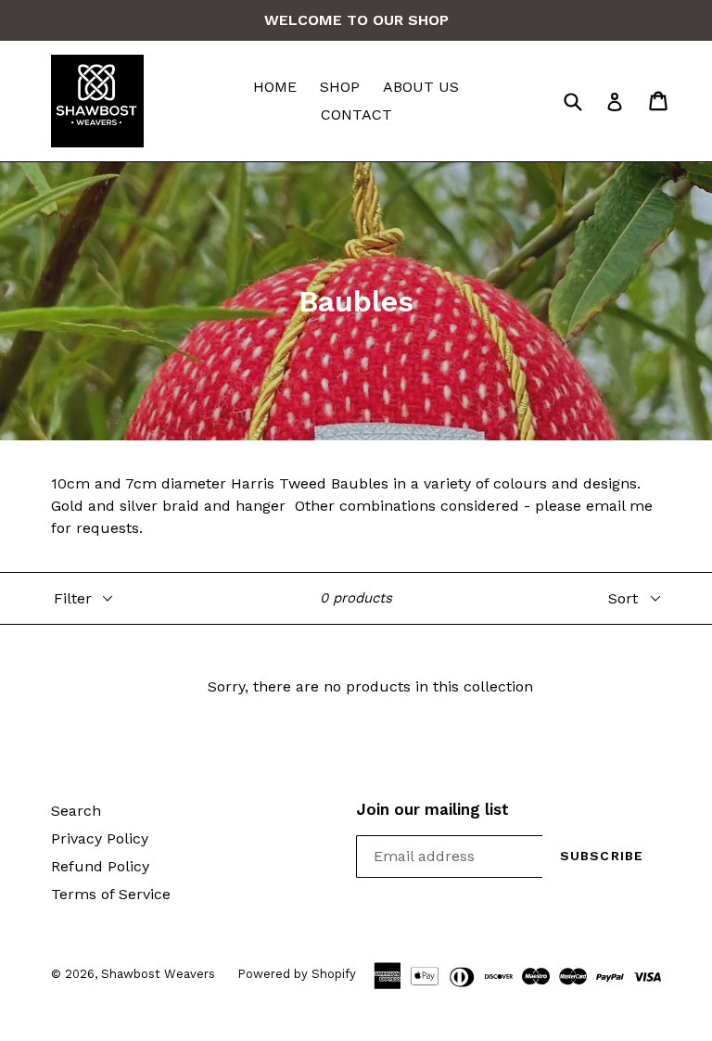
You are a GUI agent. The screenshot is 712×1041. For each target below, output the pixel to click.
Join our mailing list (432, 809)
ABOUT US (421, 86)
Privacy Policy (99, 838)
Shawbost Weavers (160, 974)
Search (76, 810)
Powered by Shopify (296, 974)
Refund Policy (100, 866)
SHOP (340, 86)
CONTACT (356, 114)
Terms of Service (111, 894)
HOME (275, 86)
